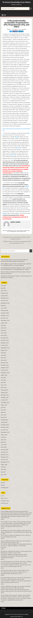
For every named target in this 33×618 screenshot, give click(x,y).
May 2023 (3, 357)
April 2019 (3, 474)
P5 (9, 231)
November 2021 (4, 397)
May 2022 (3, 382)
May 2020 (3, 442)
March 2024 (4, 335)
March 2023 (4, 360)
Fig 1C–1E (18, 147)
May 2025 (3, 305)
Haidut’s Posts (6, 508)
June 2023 (3, 355)
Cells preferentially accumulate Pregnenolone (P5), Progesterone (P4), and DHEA (16, 24)
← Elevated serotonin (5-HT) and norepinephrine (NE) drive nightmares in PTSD (16, 242)
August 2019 (4, 464)
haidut (9, 29)
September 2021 (5, 402)
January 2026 (4, 295)
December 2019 (5, 454)
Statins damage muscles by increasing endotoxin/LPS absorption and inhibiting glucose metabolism (14, 260)
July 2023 (3, 353)
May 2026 (3, 288)
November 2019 (4, 457)
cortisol (14, 230)
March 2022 (4, 387)
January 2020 (4, 452)
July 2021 (3, 407)
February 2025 (4, 310)
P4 (7, 231)
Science (24, 29)
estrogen (21, 230)
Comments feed (5, 501)
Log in (2, 496)
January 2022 (4, 392)
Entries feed (4, 498)
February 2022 (4, 390)
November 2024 (5, 315)
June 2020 (3, 440)
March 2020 (4, 447)
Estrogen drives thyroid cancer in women (11, 570)
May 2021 (3, 412)
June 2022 (3, 380)
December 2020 (5, 425)
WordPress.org (4, 503)
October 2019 (4, 459)
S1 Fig (4, 213)
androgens (10, 230)
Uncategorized (4, 487)
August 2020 (4, 435)
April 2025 (3, 308)
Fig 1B (17, 137)
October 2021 (4, 400)
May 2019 (3, 472)
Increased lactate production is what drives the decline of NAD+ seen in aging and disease (16, 578)
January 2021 (4, 422)
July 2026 (3, 285)
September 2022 (5, 372)
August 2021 (4, 405)
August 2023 (4, 350)
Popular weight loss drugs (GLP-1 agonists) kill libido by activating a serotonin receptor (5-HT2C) (15, 596)
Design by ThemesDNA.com (16, 616)
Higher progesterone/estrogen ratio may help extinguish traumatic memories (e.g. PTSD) (15, 587)
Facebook (15, 31)
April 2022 (3, 385)
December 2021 (5, 395)
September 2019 (5, 462)
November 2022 (5, 367)
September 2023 (5, 348)
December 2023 (5, 340)
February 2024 (4, 338)
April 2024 (4, 333)
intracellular (27, 230)
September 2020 (5, 432)
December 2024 (5, 313)
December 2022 (5, 365)
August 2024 (4, 323)
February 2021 (4, 420)
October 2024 (4, 318)
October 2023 (4, 345)
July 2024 (3, 325)
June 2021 (3, 410)
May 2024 (3, 330)
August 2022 (4, 375)
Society (3, 485)
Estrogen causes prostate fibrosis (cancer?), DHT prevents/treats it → (16, 238)
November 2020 (5, 427)
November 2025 (5, 298)
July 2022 (3, 377)
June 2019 (3, 469)
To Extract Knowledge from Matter (16, 2)
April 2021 (3, 415)
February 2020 (4, 449)
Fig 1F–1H (13, 155)
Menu (5, 15)
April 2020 (4, 444)
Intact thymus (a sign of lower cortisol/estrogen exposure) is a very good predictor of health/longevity (16, 264)
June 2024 (3, 328)
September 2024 (5, 320)
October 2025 (4, 300)
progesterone (19, 231)
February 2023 (4, 362)
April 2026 (3, 290)
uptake (24, 231)
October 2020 (4, 430)
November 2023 (5, 343)
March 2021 (4, 417)
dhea (18, 230)
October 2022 (4, 370)
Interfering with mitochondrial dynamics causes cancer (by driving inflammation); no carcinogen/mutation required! (16, 268)
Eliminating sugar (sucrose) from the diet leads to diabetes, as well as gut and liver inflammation (16, 562)
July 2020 (3, 437)
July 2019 (3, 467)
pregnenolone (13, 231)
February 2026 (4, 293)
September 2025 (5, 303)
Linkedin (21, 31)
